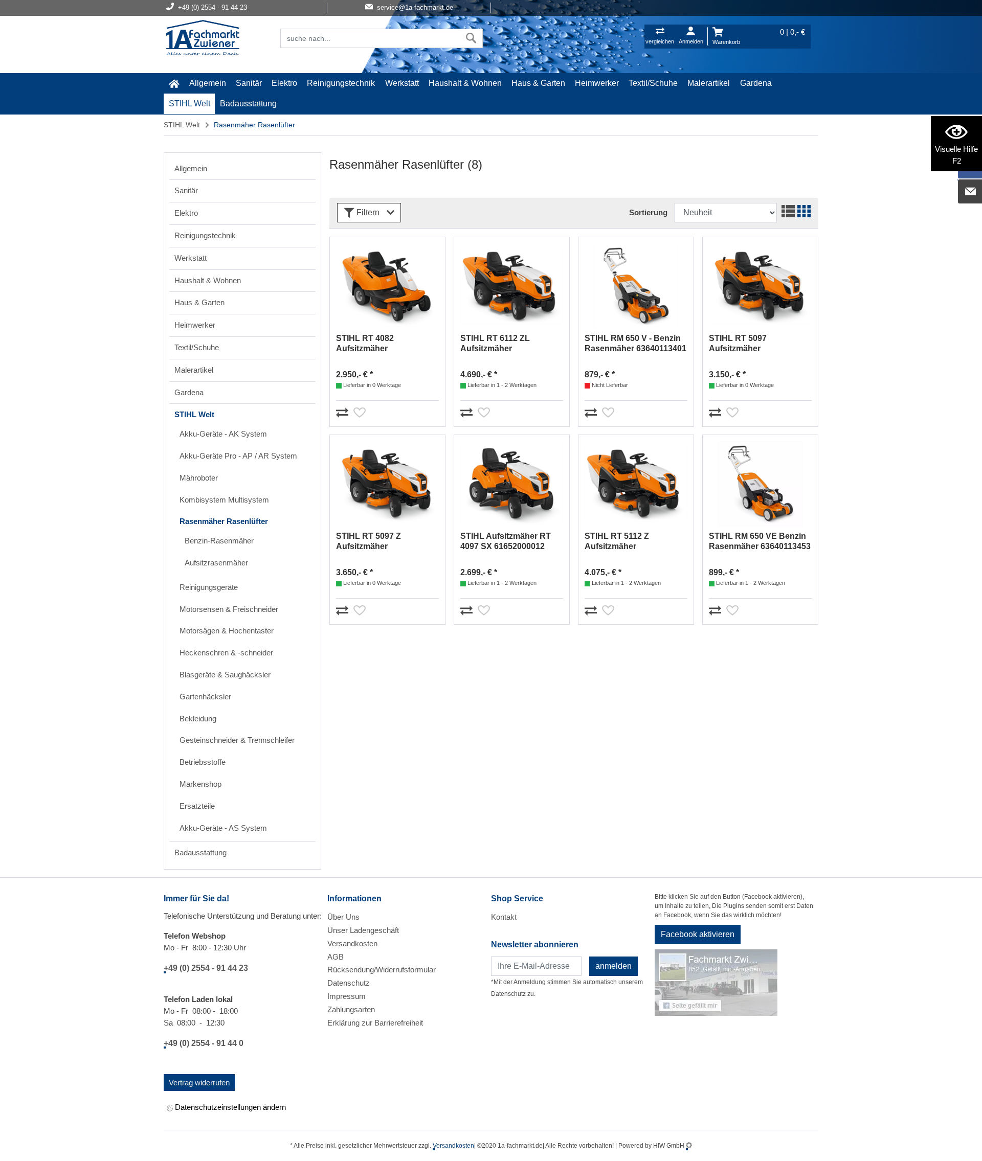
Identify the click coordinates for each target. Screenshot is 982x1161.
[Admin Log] (689, 1145)
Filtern (368, 212)
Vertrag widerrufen (199, 1082)
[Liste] (787, 212)
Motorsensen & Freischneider (229, 609)
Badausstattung (248, 103)
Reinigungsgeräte (209, 587)
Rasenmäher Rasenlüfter (224, 521)
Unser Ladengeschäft (363, 930)
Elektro (284, 83)
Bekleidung (198, 718)
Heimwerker (597, 83)
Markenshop (200, 784)
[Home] (202, 39)
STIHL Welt (189, 103)
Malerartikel (708, 83)
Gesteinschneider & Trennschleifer (237, 740)
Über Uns (343, 917)
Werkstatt (402, 83)
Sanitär (249, 83)
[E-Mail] (970, 191)
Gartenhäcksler (205, 696)
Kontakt (504, 917)
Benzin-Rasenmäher (219, 540)
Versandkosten (352, 943)
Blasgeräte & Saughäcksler (225, 674)
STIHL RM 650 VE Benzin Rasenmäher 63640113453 (760, 541)
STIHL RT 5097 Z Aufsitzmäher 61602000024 (368, 542)
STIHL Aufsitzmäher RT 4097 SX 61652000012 (505, 541)
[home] (174, 83)
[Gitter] (803, 212)
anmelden (613, 966)
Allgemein (207, 83)
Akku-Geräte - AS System (223, 828)
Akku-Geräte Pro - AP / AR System (238, 455)
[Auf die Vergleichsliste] (343, 410)
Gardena (756, 83)
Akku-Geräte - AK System (223, 433)
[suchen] (471, 38)
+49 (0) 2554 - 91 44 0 (203, 1043)
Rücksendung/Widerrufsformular (381, 969)
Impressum (346, 996)
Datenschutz (348, 982)
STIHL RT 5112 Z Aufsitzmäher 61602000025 (617, 542)
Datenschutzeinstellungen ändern (229, 1107)
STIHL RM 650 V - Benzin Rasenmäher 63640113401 (635, 343)
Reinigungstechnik (341, 83)
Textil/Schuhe (653, 83)
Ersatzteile (197, 806)
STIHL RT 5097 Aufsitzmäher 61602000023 (738, 344)
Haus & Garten (538, 83)
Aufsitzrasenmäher (216, 562)
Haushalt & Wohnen (465, 83)
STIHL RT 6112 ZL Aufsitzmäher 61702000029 (495, 344)
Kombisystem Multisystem (224, 499)
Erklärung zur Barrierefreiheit (375, 1022)
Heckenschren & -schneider (226, 652)
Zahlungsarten (351, 1009)
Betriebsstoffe (203, 762)
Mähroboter (199, 477)
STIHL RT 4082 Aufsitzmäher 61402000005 (365, 344)
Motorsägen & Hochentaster (227, 630)
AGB (335, 956)
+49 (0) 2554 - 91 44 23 (206, 968)
